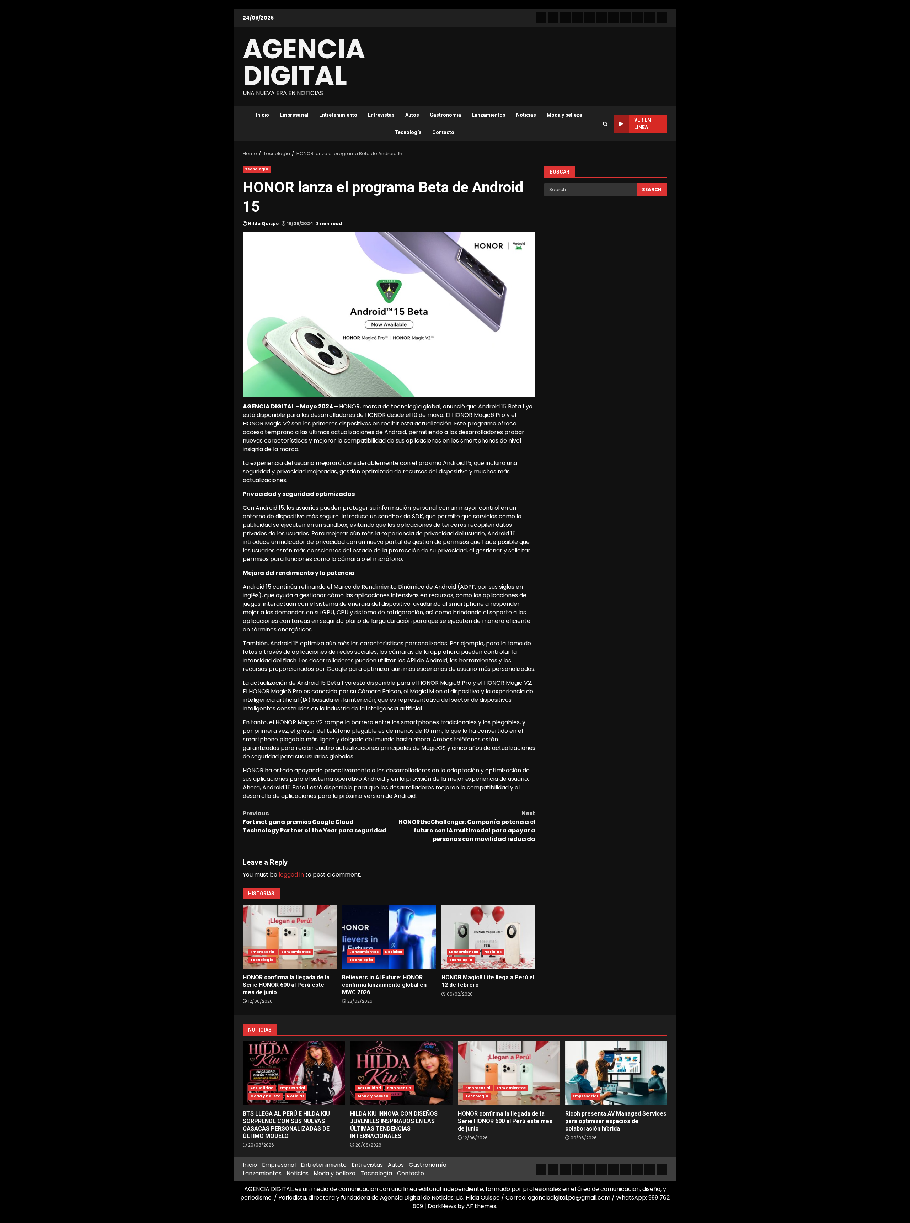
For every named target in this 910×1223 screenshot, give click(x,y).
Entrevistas (381, 115)
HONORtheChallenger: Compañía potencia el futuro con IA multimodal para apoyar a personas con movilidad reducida (466, 826)
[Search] (605, 124)
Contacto (443, 132)
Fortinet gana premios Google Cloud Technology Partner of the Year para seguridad (314, 822)
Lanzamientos (488, 115)
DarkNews (442, 1206)
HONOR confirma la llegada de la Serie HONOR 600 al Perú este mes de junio (290, 937)
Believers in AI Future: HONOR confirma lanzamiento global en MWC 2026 (389, 937)
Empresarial (294, 115)
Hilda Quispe (263, 224)
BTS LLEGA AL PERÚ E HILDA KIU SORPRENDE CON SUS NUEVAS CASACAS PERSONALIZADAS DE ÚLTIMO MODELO (294, 1073)
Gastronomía (445, 115)
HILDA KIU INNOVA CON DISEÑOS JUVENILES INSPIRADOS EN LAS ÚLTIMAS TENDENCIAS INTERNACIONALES (401, 1073)
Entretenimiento (338, 115)
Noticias (526, 115)
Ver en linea (642, 123)
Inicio (262, 115)
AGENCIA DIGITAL (304, 62)
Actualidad (262, 1088)
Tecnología (408, 132)
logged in (291, 874)
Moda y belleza (564, 115)
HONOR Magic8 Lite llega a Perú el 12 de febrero (488, 937)
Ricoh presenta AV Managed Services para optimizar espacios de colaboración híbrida (616, 1073)
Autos (412, 115)
